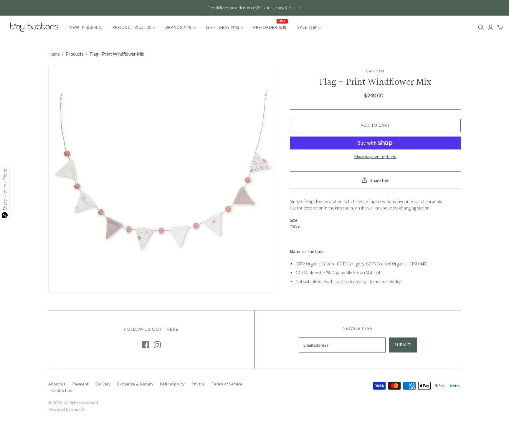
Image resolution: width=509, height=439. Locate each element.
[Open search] (481, 27)
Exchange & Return (135, 383)
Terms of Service (226, 383)
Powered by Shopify (66, 409)
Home (54, 53)
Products (75, 53)
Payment (80, 383)
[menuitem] (86, 27)
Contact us (61, 390)
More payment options (375, 156)
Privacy (198, 383)
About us (56, 383)
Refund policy (172, 383)
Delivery (102, 383)
